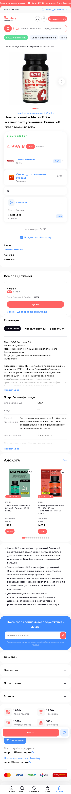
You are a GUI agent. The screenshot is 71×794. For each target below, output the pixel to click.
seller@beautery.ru (16, 762)
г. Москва (21, 202)
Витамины (49, 46)
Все (64, 460)
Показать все (11, 389)
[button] (61, 81)
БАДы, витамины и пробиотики (27, 46)
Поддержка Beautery (37, 237)
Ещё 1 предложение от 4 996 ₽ (34, 113)
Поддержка (17, 739)
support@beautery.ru (17, 752)
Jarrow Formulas (25, 159)
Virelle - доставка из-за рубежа (31, 176)
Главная (7, 46)
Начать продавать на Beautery (22, 758)
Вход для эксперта (56, 9)
